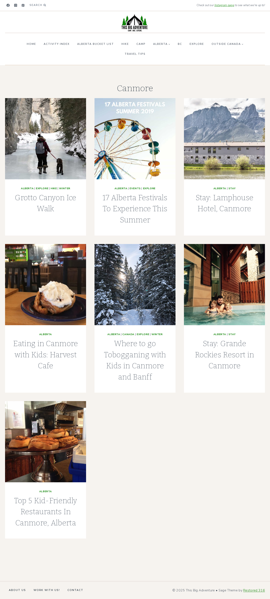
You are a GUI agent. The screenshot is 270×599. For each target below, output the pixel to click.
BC (180, 44)
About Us (17, 590)
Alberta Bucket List (95, 44)
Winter (64, 188)
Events (135, 188)
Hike (125, 44)
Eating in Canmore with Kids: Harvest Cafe (45, 354)
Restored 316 (254, 590)
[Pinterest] (23, 5)
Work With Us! (47, 590)
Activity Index (57, 44)
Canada (128, 334)
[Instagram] (16, 5)
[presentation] (45, 138)
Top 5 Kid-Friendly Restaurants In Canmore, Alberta (45, 511)
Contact (75, 590)
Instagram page (224, 5)
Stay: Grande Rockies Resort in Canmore (224, 354)
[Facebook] (8, 5)
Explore (197, 44)
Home (31, 44)
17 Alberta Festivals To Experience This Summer (135, 208)
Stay (231, 188)
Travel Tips (135, 54)
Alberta (27, 188)
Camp (141, 44)
